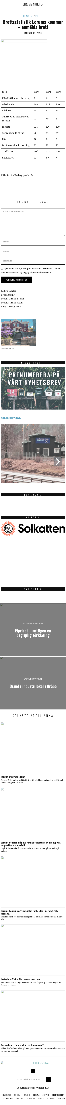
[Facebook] (33, 1071)
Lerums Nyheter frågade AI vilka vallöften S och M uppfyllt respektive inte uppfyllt (31, 844)
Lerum (36, 1095)
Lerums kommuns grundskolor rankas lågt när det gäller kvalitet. (30, 912)
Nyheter (39, 16)
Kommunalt (28, 16)
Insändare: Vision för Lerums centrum (20, 979)
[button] (48, 1079)
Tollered (8, 1099)
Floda (17, 1095)
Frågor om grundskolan (13, 776)
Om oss (19, 1099)
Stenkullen (58, 1095)
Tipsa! (41, 1099)
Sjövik (46, 1095)
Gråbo (26, 1095)
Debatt (61, 1099)
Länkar (50, 1099)
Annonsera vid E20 (11, 417)
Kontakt (31, 1099)
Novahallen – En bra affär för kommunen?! (22, 1045)
